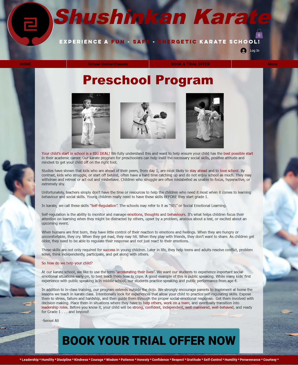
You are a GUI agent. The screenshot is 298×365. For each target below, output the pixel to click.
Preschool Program (148, 80)
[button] (259, 33)
